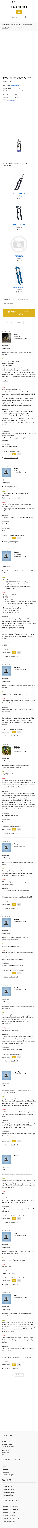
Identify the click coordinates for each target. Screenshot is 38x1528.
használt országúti (9, 1492)
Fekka (16, 334)
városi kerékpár (8, 1475)
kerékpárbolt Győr (9, 1512)
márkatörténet (23, 300)
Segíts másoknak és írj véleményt (20, 312)
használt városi (8, 1495)
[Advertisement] (19, 52)
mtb (4, 1466)
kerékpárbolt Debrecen (10, 1509)
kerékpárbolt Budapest (10, 1506)
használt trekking (8, 1489)
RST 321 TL (19, 256)
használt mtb (7, 1486)
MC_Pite (17, 747)
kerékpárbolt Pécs (9, 1521)
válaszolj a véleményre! (11, 458)
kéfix (3, 1454)
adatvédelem (5, 1452)
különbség (19, 196)
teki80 (16, 468)
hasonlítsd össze (11, 100)
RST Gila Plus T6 (19, 225)
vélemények (6, 24)
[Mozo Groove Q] (19, 265)
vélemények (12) (10, 300)
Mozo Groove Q (19, 287)
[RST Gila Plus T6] (19, 203)
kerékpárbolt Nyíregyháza (11, 1518)
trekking (5, 1469)
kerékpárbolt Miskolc (10, 1515)
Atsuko (16, 552)
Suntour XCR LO (19, 194)
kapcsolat (6, 1450)
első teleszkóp (15, 24)
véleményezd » (15, 85)
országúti (6, 1472)
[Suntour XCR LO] (19, 172)
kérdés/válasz (9, 304)
